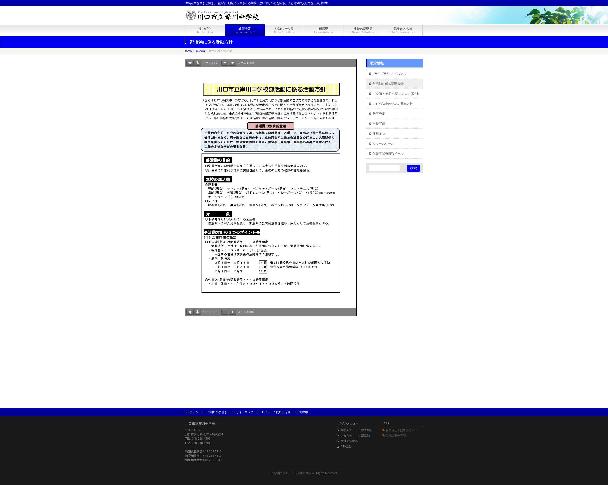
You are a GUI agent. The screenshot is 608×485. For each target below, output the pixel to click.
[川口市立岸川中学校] (226, 15)
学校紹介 (346, 430)
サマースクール (383, 143)
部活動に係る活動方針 (388, 84)
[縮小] (224, 63)
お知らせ (346, 435)
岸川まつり (380, 133)
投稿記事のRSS (396, 435)
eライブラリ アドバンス (389, 74)
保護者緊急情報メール (388, 153)
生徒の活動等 (349, 441)
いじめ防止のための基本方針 (393, 103)
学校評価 (379, 123)
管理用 (303, 412)
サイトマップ (244, 412)
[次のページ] (197, 63)
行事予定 (379, 113)
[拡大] (232, 63)
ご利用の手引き (217, 412)
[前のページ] (190, 63)
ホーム (194, 412)
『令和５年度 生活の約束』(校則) (396, 93)
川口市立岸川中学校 (298, 473)
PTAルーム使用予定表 (276, 412)
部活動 (365, 435)
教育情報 (377, 63)
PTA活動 (346, 446)
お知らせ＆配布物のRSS (401, 430)
